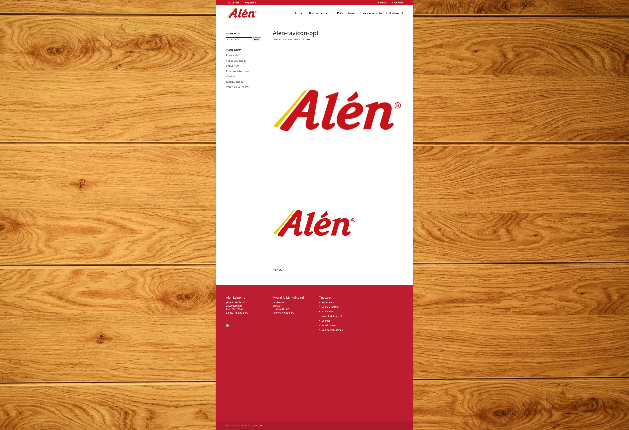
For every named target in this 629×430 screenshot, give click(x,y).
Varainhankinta (372, 13)
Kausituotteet (234, 81)
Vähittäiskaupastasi (238, 87)
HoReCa (338, 13)
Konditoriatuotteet (237, 71)
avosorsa (259, 425)
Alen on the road (318, 13)
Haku (256, 39)
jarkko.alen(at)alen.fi (284, 312)
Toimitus (381, 3)
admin (288, 39)
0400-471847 (282, 309)
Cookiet (231, 76)
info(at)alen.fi (242, 312)
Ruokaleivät (233, 55)
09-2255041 (238, 309)
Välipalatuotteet (236, 60)
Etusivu (299, 13)
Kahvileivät (232, 66)
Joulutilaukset (394, 13)
